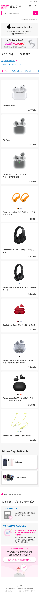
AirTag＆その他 (17, 71)
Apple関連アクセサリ (8, 61)
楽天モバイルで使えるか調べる (19, 560)
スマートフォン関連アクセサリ (11, 64)
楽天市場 (33, 591)
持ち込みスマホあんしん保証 (14, 526)
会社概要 (19, 586)
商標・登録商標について (11, 591)
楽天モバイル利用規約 (24, 591)
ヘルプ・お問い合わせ (11, 588)
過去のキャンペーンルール (12, 494)
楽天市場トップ (34, 1)
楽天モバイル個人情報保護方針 (25, 588)
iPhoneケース (29, 71)
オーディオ (5, 71)
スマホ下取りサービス (12, 508)
